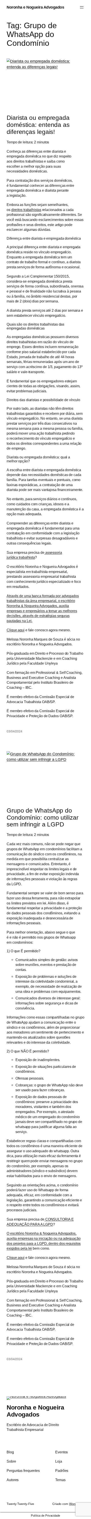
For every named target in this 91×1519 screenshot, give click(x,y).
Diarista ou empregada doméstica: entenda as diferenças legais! (38, 124)
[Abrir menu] (81, 7)
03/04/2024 (14, 731)
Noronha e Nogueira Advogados (35, 7)
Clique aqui (16, 630)
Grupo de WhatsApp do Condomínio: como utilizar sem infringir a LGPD (42, 817)
